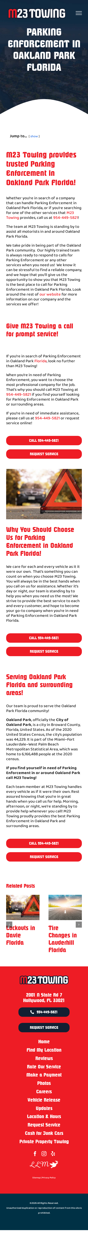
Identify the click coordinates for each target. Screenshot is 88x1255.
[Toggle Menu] (79, 13)
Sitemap (36, 1185)
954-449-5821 (65, 217)
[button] (9, 928)
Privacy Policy (49, 1185)
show (34, 136)
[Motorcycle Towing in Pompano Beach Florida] (65, 907)
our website (50, 294)
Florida (40, 361)
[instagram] (44, 1161)
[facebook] (35, 1161)
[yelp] (53, 1161)
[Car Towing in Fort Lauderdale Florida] (22, 907)
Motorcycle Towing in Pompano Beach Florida (62, 943)
